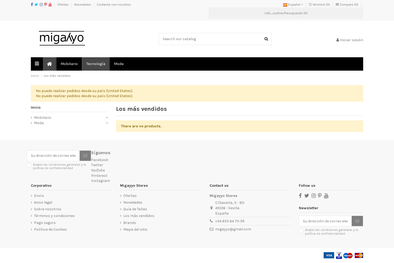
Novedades (83, 4)
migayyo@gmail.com (233, 229)
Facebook (99, 160)
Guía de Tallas (135, 209)
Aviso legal (43, 202)
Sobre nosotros (47, 209)
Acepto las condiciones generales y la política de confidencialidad (59, 166)
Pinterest (99, 175)
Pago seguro (45, 222)
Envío (39, 195)
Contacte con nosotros (114, 4)
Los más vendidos (138, 216)
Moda (39, 123)
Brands (129, 222)
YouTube (98, 170)
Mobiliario (42, 117)
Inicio (35, 107)
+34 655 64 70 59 (229, 221)
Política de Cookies (50, 229)
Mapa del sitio (135, 229)
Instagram (100, 180)
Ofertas (63, 4)
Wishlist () (321, 4)
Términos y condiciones (54, 216)
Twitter (97, 165)
